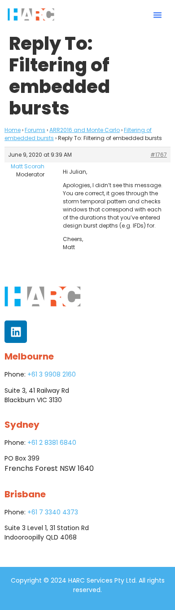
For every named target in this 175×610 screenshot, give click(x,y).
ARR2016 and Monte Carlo (84, 130)
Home (12, 130)
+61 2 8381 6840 (51, 442)
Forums (35, 130)
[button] (157, 15)
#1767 (158, 154)
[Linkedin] (15, 331)
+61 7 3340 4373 (52, 512)
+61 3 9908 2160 (51, 374)
